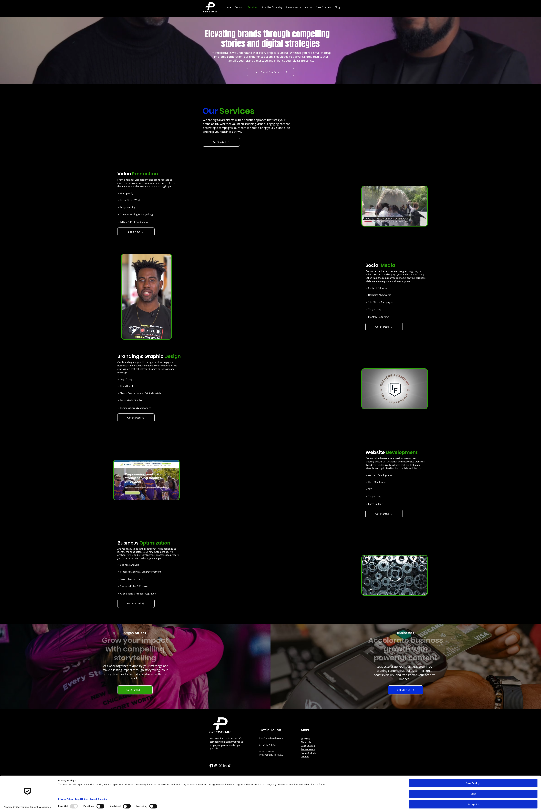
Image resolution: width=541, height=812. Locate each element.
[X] (220, 766)
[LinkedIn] (225, 766)
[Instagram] (216, 766)
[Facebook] (211, 766)
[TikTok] (229, 766)
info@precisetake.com (271, 738)
